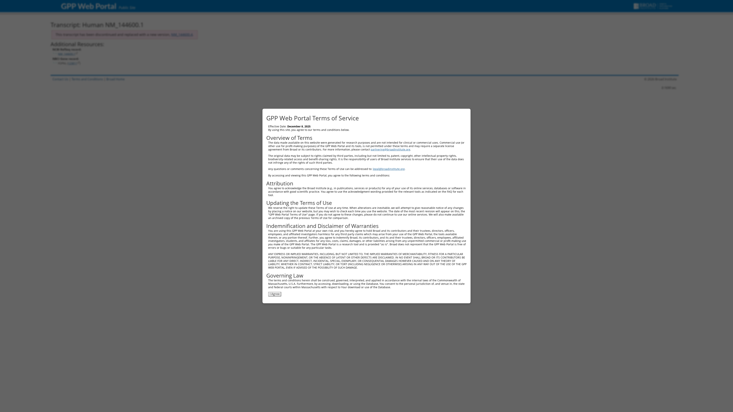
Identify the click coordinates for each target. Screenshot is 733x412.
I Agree (275, 294)
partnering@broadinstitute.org (390, 149)
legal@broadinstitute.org (389, 169)
